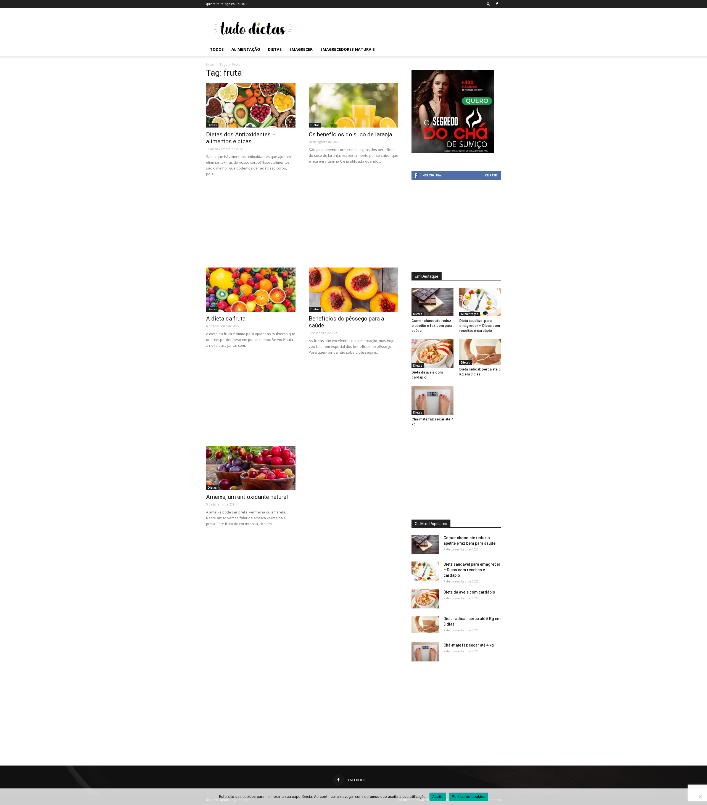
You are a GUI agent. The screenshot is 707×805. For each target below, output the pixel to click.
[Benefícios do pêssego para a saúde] (353, 290)
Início (210, 64)
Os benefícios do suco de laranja (350, 134)
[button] (488, 4)
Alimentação (245, 49)
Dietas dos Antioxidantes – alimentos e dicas (241, 138)
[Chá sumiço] (452, 151)
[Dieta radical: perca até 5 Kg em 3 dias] (480, 352)
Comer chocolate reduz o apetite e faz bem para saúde (431, 326)
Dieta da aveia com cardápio (469, 592)
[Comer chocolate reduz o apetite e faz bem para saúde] (432, 302)
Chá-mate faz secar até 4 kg (469, 645)
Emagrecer (301, 49)
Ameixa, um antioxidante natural (247, 497)
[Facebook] (497, 4)
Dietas (275, 49)
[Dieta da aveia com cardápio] (432, 353)
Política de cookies (468, 796)
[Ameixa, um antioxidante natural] (251, 468)
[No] (700, 796)
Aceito (438, 796)
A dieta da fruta (226, 318)
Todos (217, 49)
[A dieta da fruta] (251, 290)
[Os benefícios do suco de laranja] (353, 105)
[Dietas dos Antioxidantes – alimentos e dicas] (251, 105)
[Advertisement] (400, 27)
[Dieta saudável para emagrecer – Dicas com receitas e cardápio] (480, 302)
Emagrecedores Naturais (347, 49)
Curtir (491, 175)
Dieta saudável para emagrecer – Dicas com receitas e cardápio (479, 326)
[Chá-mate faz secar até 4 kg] (432, 400)
